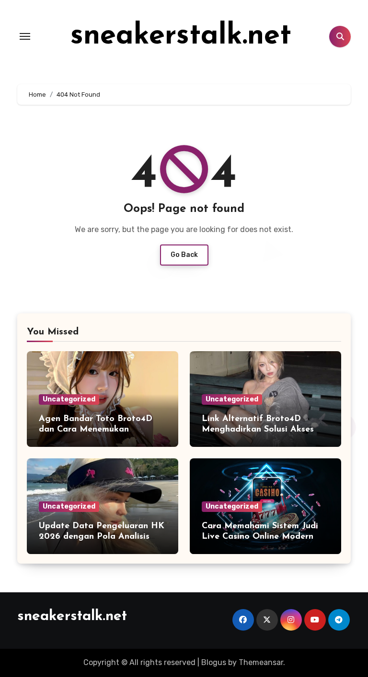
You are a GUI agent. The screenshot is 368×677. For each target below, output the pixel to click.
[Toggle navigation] (25, 36)
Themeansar (261, 662)
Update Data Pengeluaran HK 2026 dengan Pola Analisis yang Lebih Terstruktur (101, 536)
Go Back (184, 255)
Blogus (213, 662)
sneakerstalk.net (180, 36)
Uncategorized (69, 399)
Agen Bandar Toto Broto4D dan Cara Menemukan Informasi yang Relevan (95, 429)
